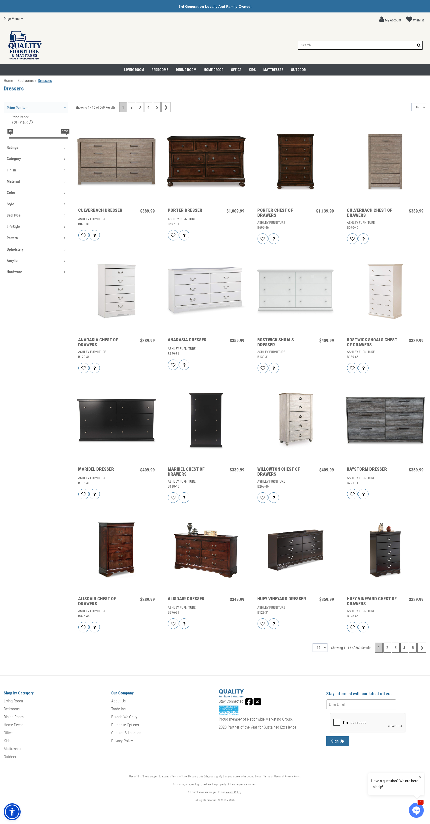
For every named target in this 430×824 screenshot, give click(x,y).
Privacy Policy (122, 741)
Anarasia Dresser (187, 339)
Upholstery (15, 249)
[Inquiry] (95, 235)
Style (10, 204)
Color (11, 192)
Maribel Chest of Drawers (186, 472)
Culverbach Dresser (100, 210)
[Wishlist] (84, 235)
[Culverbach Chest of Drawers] (385, 162)
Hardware (14, 272)
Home (8, 80)
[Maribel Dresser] (116, 421)
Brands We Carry (124, 717)
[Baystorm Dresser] (385, 421)
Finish (11, 170)
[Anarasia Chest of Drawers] (116, 291)
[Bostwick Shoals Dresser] (295, 291)
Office (236, 70)
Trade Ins (118, 709)
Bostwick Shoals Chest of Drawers (372, 342)
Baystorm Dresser (367, 469)
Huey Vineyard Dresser (281, 598)
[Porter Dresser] (206, 162)
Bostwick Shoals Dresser (275, 342)
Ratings (12, 147)
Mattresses (273, 70)
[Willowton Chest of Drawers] (295, 421)
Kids (252, 70)
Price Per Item (18, 107)
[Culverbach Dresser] (116, 162)
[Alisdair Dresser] (206, 550)
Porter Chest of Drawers (275, 213)
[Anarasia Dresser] (206, 291)
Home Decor (213, 70)
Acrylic (12, 260)
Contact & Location (126, 733)
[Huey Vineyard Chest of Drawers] (385, 550)
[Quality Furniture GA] (24, 45)
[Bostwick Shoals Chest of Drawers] (385, 291)
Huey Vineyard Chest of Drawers (372, 601)
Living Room (134, 70)
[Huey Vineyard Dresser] (295, 550)
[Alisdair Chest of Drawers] (116, 550)
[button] (390, 19)
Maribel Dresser (96, 469)
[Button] (419, 45)
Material (13, 181)
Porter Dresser (185, 210)
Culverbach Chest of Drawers (369, 213)
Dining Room (186, 70)
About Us (118, 701)
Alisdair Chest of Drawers (97, 601)
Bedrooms (160, 70)
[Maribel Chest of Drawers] (206, 421)
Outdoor (298, 70)
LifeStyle (13, 227)
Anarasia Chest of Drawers (98, 342)
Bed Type (14, 215)
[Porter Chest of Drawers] (295, 162)
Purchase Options (125, 725)
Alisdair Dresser (186, 598)
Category (14, 158)
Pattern (12, 238)
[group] (94, 235)
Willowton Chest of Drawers (278, 472)
